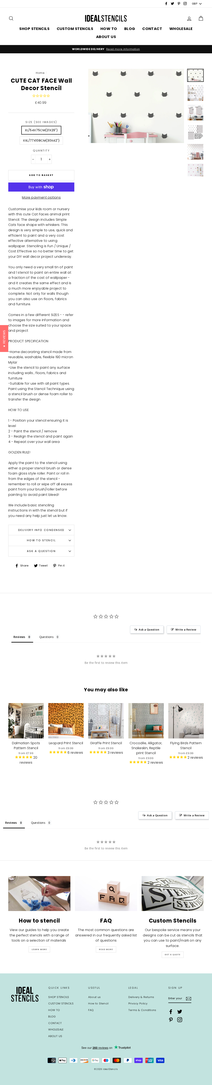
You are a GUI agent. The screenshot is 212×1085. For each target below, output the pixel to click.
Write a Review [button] (185, 629)
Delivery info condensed (41, 530)
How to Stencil (41, 540)
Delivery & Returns (141, 997)
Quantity (41, 150)
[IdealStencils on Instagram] (179, 1019)
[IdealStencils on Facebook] (170, 1011)
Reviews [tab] (19, 637)
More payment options (41, 197)
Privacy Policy (138, 1003)
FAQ (91, 1010)
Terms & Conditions (142, 1010)
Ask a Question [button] (149, 629)
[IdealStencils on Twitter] (179, 1011)
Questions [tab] (46, 637)
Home (40, 73)
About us (94, 997)
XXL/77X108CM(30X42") (41, 140)
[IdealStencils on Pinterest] (170, 1019)
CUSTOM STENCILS (75, 28)
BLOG (129, 28)
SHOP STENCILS (34, 28)
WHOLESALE (181, 28)
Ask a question (41, 551)
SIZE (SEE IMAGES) (41, 122)
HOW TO (108, 28)
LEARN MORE (39, 949)
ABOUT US (106, 36)
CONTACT (152, 28)
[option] (106, 49)
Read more (106, 949)
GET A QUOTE (173, 954)
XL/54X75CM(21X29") (41, 130)
